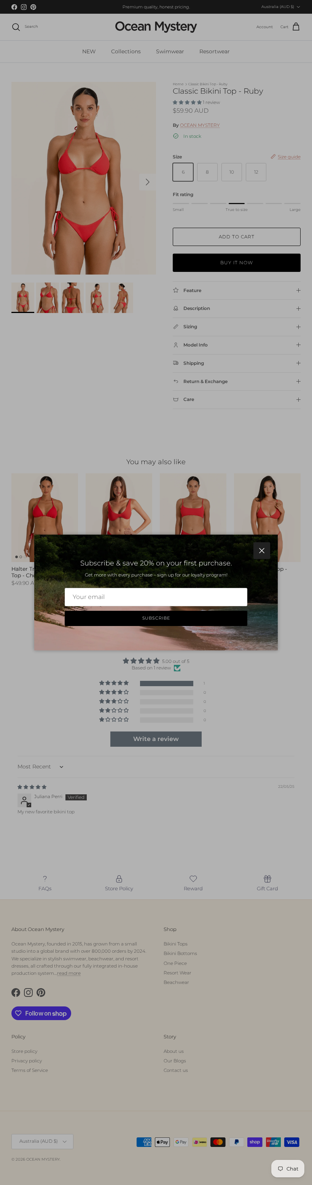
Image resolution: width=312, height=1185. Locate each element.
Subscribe (156, 618)
